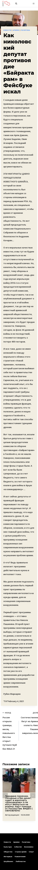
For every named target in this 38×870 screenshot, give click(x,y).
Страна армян (20, 852)
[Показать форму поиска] (15, 4)
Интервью (8, 856)
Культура (8, 847)
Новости (7, 30)
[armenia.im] (7, 3)
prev (5, 795)
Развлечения (20, 856)
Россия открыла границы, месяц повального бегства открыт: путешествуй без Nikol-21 (10, 731)
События (18, 847)
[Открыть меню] (33, 3)
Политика (25, 30)
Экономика (28, 847)
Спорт (31, 852)
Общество (8, 852)
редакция (15, 815)
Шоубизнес (8, 861)
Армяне (16, 30)
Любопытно (21, 861)
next (32, 795)
